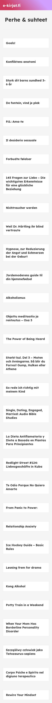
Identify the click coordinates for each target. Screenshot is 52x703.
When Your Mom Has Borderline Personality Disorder (22, 627)
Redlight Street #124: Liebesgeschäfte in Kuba (24, 464)
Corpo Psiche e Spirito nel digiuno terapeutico (25, 674)
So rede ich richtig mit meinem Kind (22, 389)
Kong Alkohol (15, 586)
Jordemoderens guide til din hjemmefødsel (24, 277)
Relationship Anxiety (21, 526)
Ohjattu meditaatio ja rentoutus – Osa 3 (22, 318)
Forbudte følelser (18, 159)
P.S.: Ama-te (15, 121)
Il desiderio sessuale (21, 140)
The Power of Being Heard (25, 339)
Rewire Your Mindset (21, 695)
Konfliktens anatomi (21, 62)
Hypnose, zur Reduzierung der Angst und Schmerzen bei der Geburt (25, 252)
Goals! (10, 43)
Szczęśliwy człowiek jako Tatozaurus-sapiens (24, 652)
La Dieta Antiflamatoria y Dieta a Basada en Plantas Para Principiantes (26, 440)
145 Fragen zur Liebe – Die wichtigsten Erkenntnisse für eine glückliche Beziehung (25, 183)
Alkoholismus (15, 298)
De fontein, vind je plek (23, 103)
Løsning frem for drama (23, 567)
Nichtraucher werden (21, 208)
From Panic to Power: (21, 508)
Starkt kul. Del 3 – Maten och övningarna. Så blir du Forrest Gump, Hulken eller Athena (25, 363)
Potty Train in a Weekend (24, 605)
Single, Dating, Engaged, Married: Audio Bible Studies (24, 414)
